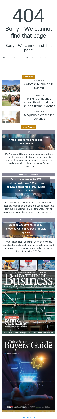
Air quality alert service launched (39, 116)
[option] (28, 295)
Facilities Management (28, 174)
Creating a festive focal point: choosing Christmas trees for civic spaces (25, 229)
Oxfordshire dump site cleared (39, 85)
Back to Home (28, 417)
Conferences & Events (29, 220)
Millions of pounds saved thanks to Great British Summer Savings (39, 102)
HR (29, 132)
